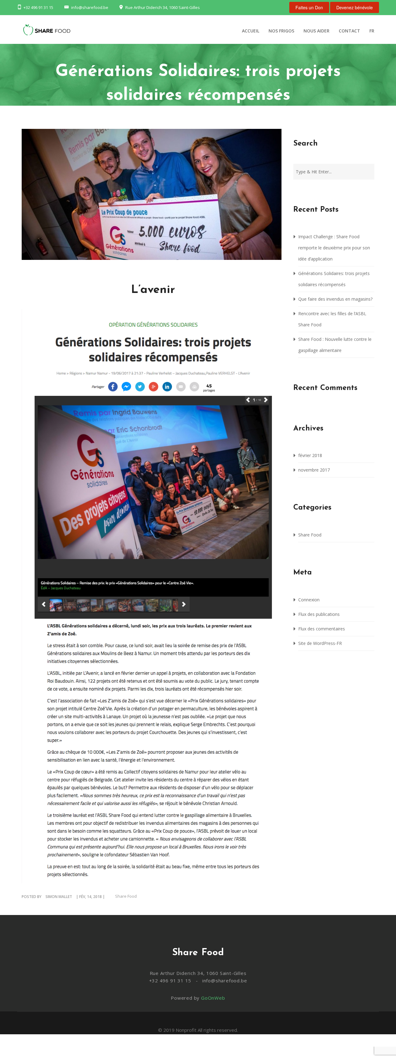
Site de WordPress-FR (320, 643)
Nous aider (316, 31)
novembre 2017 (314, 470)
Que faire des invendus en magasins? (335, 299)
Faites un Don (309, 7)
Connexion (309, 600)
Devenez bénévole (354, 7)
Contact (349, 31)
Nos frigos (281, 31)
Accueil (250, 31)
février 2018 (310, 455)
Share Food (126, 896)
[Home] (46, 31)
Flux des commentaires (321, 629)
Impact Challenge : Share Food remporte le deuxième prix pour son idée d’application (334, 248)
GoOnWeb (213, 998)
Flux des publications (319, 614)
